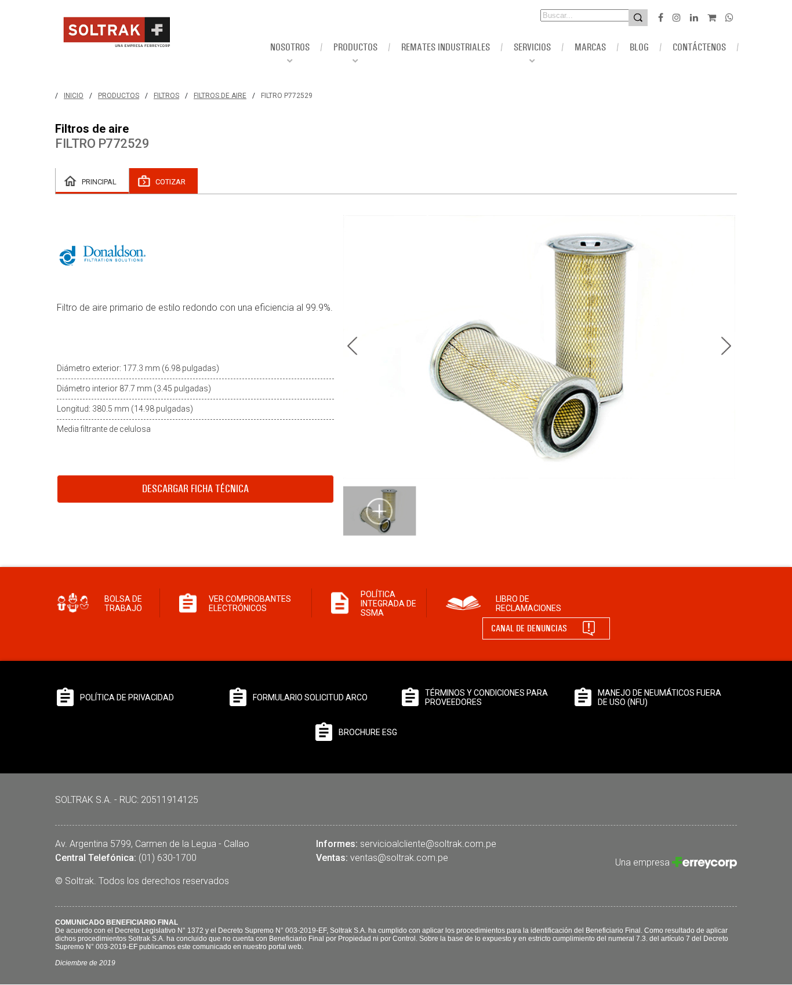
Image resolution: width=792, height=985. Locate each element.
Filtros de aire (220, 96)
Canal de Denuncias (529, 628)
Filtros (166, 96)
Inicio (73, 96)
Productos (118, 96)
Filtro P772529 (287, 96)
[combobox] (568, 15)
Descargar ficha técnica (195, 488)
